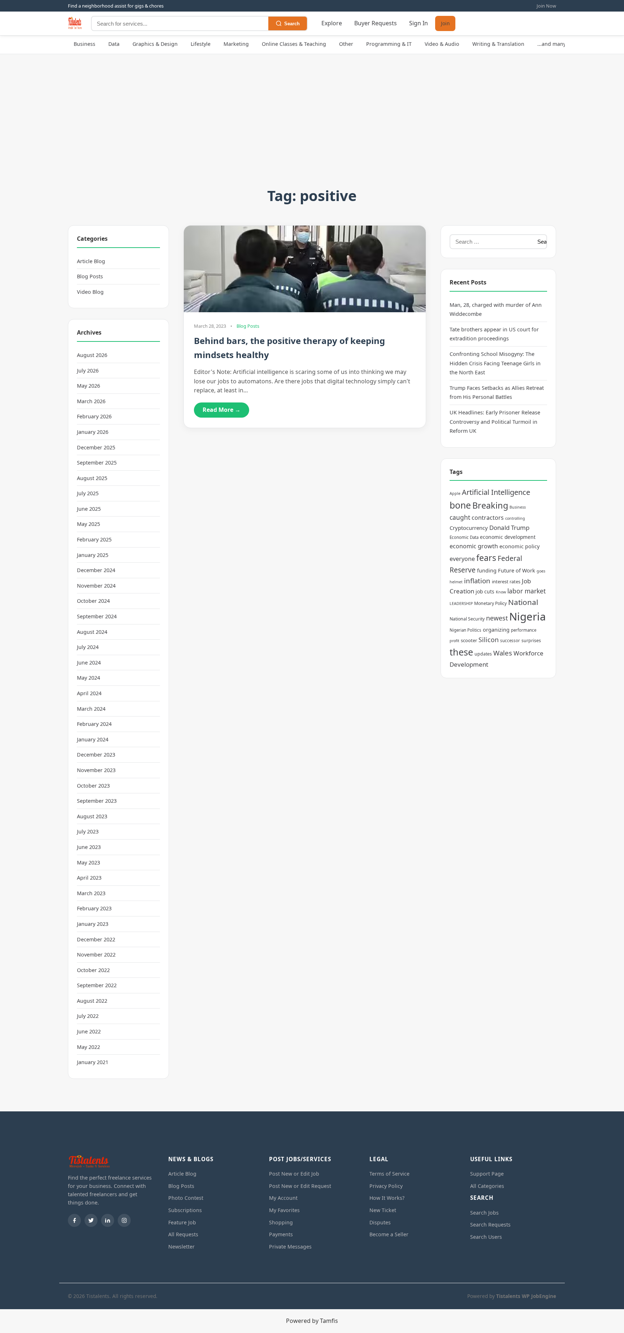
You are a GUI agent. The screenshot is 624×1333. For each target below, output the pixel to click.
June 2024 (89, 662)
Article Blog (91, 261)
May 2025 (88, 523)
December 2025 (96, 447)
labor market (526, 591)
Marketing (236, 43)
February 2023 (94, 908)
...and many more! (559, 43)
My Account (283, 1197)
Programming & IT (389, 43)
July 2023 (88, 831)
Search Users (486, 1236)
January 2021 (92, 1062)
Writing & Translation (498, 43)
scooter (469, 640)
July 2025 (88, 493)
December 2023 (96, 754)
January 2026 (92, 431)
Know (501, 591)
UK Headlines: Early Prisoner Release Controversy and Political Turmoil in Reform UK (495, 421)
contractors (488, 518)
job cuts (485, 591)
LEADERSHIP (461, 603)
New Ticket (382, 1210)
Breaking (490, 505)
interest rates (506, 581)
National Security (467, 619)
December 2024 (96, 570)
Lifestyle (201, 43)
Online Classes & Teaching (294, 43)
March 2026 (91, 401)
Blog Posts (90, 276)
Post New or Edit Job (294, 1173)
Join (445, 23)
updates (483, 654)
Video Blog (90, 291)
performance (523, 630)
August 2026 (92, 355)
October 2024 (93, 600)
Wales (502, 652)
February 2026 (94, 416)
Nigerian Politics (465, 630)
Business (84, 43)
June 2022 (89, 1031)
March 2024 (91, 708)
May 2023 (88, 862)
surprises (531, 640)
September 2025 (97, 462)
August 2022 (92, 1000)
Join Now (546, 6)
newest (497, 618)
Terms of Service (389, 1173)
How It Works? (386, 1197)
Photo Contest (185, 1197)
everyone (462, 559)
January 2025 (92, 555)
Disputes (380, 1222)
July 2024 (88, 647)
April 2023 (89, 877)
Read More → (221, 410)
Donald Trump (509, 527)
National (523, 602)
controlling (515, 518)
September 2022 (97, 985)
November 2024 (96, 585)
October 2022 (93, 970)
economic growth (474, 546)
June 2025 (89, 508)
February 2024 (94, 723)
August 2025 (92, 478)
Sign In (418, 23)
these (461, 652)
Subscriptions (185, 1210)
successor (510, 640)
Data (114, 43)
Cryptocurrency (469, 527)
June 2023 (89, 847)
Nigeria (527, 616)
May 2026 (88, 385)
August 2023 (92, 816)
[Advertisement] (312, 129)
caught (460, 517)
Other (346, 43)
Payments (281, 1234)
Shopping (281, 1222)
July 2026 (88, 370)
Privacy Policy (386, 1185)
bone (460, 505)
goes (541, 571)
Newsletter (181, 1246)
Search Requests (490, 1224)
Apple (455, 493)
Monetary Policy (490, 603)
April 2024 (89, 693)
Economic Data (464, 537)
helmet (456, 581)
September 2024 (97, 616)
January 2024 (92, 739)
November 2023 (96, 770)
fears (486, 557)
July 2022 (88, 1015)
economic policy (519, 546)
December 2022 (96, 939)
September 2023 (97, 800)
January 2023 (92, 923)
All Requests (183, 1234)
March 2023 (91, 893)
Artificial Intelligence (496, 492)
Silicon (488, 639)
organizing (496, 629)
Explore (331, 23)
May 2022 (88, 1047)
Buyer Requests (375, 23)
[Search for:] (491, 241)
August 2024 (92, 631)
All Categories (487, 1185)
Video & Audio (442, 43)
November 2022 (96, 954)
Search (292, 23)
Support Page (487, 1173)
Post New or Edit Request (300, 1185)
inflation (477, 580)
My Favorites (284, 1210)
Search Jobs (484, 1212)
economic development (508, 536)
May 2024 (88, 677)
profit (454, 640)
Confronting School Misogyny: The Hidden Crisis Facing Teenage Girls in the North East (495, 363)
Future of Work (516, 570)
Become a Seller (388, 1234)
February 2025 (94, 539)
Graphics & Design (155, 43)
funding (487, 570)
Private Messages (290, 1246)
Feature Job (182, 1222)
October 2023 (93, 785)
